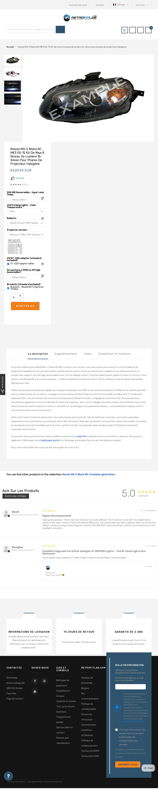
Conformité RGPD (90, 751)
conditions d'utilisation (133, 721)
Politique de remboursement (89, 743)
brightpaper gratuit (50, 440)
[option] (88, 98)
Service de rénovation (86, 717)
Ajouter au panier (25, 307)
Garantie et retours (66, 701)
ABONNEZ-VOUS (127, 764)
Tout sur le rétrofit (65, 706)
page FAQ (81, 436)
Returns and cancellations (63, 740)
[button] (121, 5)
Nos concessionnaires (90, 696)
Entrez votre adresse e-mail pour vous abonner (129, 679)
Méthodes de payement (62, 683)
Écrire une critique (15, 496)
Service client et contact (64, 730)
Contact (100, 5)
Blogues (85, 688)
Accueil (10, 47)
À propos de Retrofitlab (87, 680)
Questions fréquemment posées (63, 717)
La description (38, 353)
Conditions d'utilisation (87, 733)
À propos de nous (78, 5)
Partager (3, 382)
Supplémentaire (66, 353)
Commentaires (88, 725)
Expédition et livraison (115, 353)
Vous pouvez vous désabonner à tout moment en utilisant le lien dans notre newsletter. (130, 753)
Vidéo (88, 353)
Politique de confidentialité (88, 707)
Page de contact (14, 698)
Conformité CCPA (90, 756)
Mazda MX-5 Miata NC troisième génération (88, 474)
